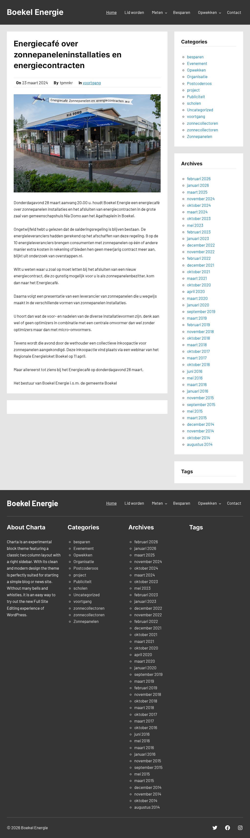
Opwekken (196, 69)
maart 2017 (197, 357)
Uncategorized (200, 109)
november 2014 (200, 430)
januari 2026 (198, 185)
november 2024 (201, 198)
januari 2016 (197, 390)
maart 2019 (197, 317)
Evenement (197, 63)
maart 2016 (197, 384)
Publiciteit (196, 96)
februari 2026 (199, 178)
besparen (195, 56)
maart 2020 (197, 298)
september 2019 (201, 311)
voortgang (92, 82)
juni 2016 (194, 371)
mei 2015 (195, 411)
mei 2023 (195, 225)
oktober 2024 (199, 205)
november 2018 (200, 331)
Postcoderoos (199, 83)
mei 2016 (195, 377)
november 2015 (200, 397)
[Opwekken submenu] (220, 12)
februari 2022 (199, 258)
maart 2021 (197, 278)
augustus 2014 (199, 444)
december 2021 (200, 264)
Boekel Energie (35, 12)
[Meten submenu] (166, 12)
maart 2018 (197, 344)
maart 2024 (197, 211)
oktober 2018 (198, 337)
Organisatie (197, 76)
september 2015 (201, 404)
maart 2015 (197, 417)
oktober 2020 (199, 284)
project (193, 89)
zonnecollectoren (202, 123)
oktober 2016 (198, 364)
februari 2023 (199, 231)
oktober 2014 (198, 437)
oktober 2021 (198, 271)
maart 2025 (197, 191)
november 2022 (201, 251)
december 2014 (200, 424)
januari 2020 (198, 304)
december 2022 (201, 244)
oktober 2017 (198, 351)
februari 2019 (198, 324)
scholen (194, 103)
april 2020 (196, 291)
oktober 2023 (199, 218)
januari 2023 (198, 238)
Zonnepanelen (199, 136)
